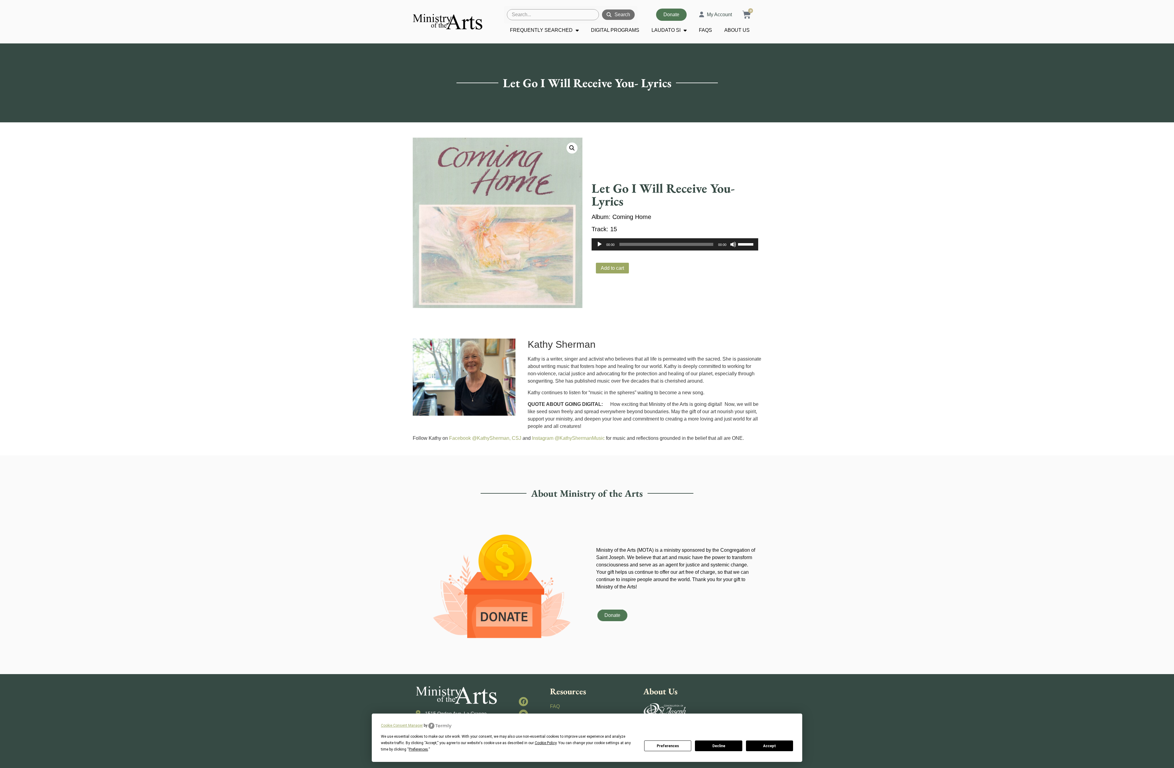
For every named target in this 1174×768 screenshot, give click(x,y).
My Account (719, 14)
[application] (675, 244)
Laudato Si (666, 30)
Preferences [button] (418, 749)
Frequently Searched (541, 30)
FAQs (705, 30)
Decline (718, 746)
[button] (572, 148)
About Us (737, 30)
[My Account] (701, 14)
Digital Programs (615, 30)
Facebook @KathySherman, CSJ (485, 438)
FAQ (555, 706)
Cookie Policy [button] (545, 743)
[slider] (746, 243)
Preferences (668, 746)
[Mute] (733, 244)
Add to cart (612, 268)
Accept (769, 746)
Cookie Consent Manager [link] (402, 725)
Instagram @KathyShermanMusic (568, 438)
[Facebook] (523, 702)
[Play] (599, 244)
